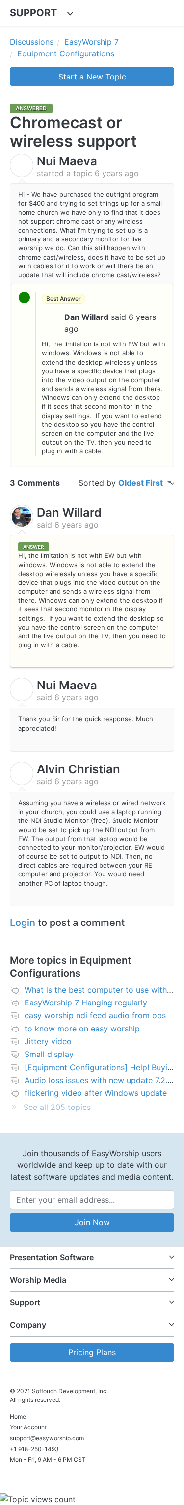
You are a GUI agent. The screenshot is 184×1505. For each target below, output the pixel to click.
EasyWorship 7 (91, 42)
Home (18, 1416)
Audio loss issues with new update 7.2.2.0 (102, 1080)
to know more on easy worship (82, 1028)
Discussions (31, 42)
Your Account (28, 1427)
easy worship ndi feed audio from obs (95, 1015)
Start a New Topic (92, 76)
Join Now (92, 1222)
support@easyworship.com (47, 1438)
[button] (92, 1257)
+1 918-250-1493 (34, 1448)
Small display (49, 1054)
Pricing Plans (92, 1352)
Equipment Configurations (65, 53)
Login (22, 922)
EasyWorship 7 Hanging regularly (86, 1002)
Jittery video (48, 1041)
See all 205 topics (57, 1107)
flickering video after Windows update (96, 1093)
